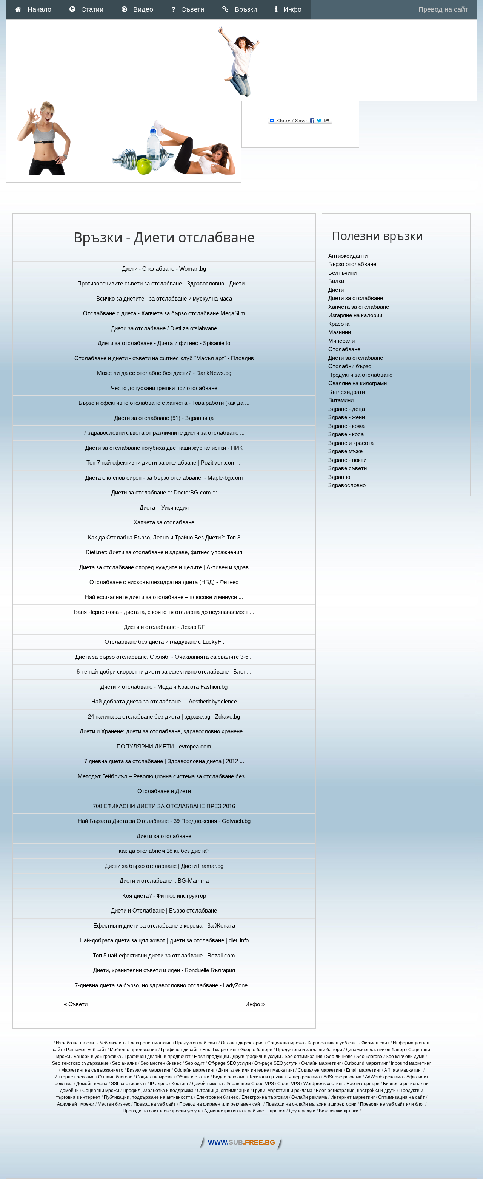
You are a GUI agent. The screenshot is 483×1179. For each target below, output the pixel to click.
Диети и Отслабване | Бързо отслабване (164, 910)
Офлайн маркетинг (194, 1070)
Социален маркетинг (320, 1070)
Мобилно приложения (133, 1049)
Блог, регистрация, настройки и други (356, 1090)
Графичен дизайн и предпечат (158, 1056)
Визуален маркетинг (149, 1070)
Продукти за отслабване (360, 375)
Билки (336, 281)
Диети (336, 290)
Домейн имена (92, 1083)
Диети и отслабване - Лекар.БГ (164, 627)
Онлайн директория (242, 1043)
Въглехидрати (346, 392)
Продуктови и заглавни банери (309, 1049)
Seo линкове (339, 1056)
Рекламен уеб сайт (86, 1049)
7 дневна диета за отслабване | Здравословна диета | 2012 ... (164, 761)
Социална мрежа (285, 1043)
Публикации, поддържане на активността (148, 1097)
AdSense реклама (342, 1077)
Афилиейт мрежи (75, 1104)
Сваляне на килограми (357, 383)
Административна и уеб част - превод (244, 1111)
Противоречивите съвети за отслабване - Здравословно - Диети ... (164, 283)
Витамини (341, 400)
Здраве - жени (346, 417)
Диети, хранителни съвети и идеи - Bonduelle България (164, 970)
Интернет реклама (74, 1077)
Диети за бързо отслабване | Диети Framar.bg (164, 866)
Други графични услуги (256, 1056)
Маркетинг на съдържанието (92, 1070)
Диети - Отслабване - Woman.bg (164, 268)
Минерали (341, 341)
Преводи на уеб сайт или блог (392, 1104)
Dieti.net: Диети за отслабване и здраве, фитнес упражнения (164, 552)
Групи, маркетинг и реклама (282, 1090)
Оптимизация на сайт (401, 1097)
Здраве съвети (347, 468)
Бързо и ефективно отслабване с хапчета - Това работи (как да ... (163, 403)
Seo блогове (369, 1056)
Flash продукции (211, 1056)
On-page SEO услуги (276, 1063)
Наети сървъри (363, 1083)
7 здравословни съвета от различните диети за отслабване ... (164, 432)
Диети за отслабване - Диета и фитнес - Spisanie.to (164, 343)
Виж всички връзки (338, 1111)
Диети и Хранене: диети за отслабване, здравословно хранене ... (164, 731)
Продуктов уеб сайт (196, 1043)
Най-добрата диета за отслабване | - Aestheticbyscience (164, 701)
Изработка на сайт (76, 1043)
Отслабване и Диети (164, 791)
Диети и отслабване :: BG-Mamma (164, 880)
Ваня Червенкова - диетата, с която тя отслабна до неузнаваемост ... (164, 612)
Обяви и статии (192, 1077)
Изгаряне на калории (355, 315)
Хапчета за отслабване (164, 522)
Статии (92, 9)
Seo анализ (124, 1063)
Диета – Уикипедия (164, 507)
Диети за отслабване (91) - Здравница (164, 418)
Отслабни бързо (349, 366)
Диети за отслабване (164, 836)
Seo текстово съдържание (80, 1063)
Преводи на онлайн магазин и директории (311, 1104)
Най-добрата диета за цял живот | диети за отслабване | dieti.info (164, 940)
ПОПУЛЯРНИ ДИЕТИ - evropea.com (164, 746)
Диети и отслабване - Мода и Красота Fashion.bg (164, 686)
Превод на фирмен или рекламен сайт (220, 1104)
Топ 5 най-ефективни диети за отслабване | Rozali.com (164, 955)
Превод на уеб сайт (155, 1104)
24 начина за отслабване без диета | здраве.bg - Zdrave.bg (164, 716)
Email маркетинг (219, 1049)
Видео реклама (229, 1077)
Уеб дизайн (112, 1043)
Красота (338, 324)
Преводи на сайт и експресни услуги (162, 1111)
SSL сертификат (128, 1083)
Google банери (256, 1049)
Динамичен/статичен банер (375, 1049)
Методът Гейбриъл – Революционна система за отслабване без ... (164, 776)
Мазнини (339, 332)
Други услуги (302, 1111)
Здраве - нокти (347, 460)
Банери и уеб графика (97, 1056)
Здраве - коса (346, 434)
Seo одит (195, 1063)
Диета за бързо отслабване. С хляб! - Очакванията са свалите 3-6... (164, 657)
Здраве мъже (345, 451)
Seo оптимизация (304, 1056)
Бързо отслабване (352, 264)
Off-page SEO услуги (229, 1063)
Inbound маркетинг (411, 1063)
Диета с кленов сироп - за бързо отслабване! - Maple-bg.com (164, 477)
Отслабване (344, 349)
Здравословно (347, 485)
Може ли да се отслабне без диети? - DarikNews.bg (164, 373)
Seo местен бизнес (161, 1063)
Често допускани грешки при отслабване (164, 388)
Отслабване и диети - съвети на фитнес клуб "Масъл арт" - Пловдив (164, 358)
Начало (39, 9)
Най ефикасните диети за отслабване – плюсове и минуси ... (164, 597)
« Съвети (76, 1004)
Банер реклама (303, 1077)
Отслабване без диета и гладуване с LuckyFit (164, 641)
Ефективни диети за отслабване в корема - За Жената (164, 925)
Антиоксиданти (348, 256)
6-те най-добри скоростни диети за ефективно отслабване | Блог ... (164, 671)
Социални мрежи (154, 1077)
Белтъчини (342, 273)
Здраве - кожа (346, 426)
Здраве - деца (346, 409)
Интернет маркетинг (353, 1097)
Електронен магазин (150, 1043)
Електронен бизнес (217, 1097)
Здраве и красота (351, 443)
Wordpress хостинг (323, 1083)
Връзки (246, 9)
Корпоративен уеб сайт (333, 1043)
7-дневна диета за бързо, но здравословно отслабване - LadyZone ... (164, 985)
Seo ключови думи (405, 1056)
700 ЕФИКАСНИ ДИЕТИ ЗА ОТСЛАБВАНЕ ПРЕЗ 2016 (164, 806)
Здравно (339, 477)
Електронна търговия (265, 1097)
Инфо (292, 9)
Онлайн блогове (115, 1077)
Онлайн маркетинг (321, 1063)
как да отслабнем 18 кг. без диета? (164, 850)
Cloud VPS (288, 1083)
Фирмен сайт (375, 1043)
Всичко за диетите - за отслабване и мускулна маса (164, 298)
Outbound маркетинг (366, 1063)
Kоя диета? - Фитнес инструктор (164, 895)
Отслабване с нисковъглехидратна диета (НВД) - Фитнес (163, 582)
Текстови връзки (266, 1077)
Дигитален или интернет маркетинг (256, 1070)
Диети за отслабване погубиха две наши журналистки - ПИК (164, 448)
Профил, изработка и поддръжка (158, 1090)
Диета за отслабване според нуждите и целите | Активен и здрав (164, 567)
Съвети (192, 9)
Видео (143, 9)
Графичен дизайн (180, 1049)
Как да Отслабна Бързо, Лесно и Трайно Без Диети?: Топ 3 (164, 537)
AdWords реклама (384, 1077)
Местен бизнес (114, 1104)
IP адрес (159, 1083)
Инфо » (255, 1004)
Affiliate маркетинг (403, 1070)
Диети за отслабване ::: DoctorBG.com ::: (164, 492)
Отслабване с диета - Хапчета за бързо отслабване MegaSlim (164, 313)
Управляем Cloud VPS (250, 1083)
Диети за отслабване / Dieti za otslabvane (164, 328)
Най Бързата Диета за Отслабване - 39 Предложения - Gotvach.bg (164, 821)
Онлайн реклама (309, 1097)
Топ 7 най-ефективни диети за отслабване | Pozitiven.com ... (164, 462)
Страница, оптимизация (223, 1090)
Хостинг (179, 1083)
